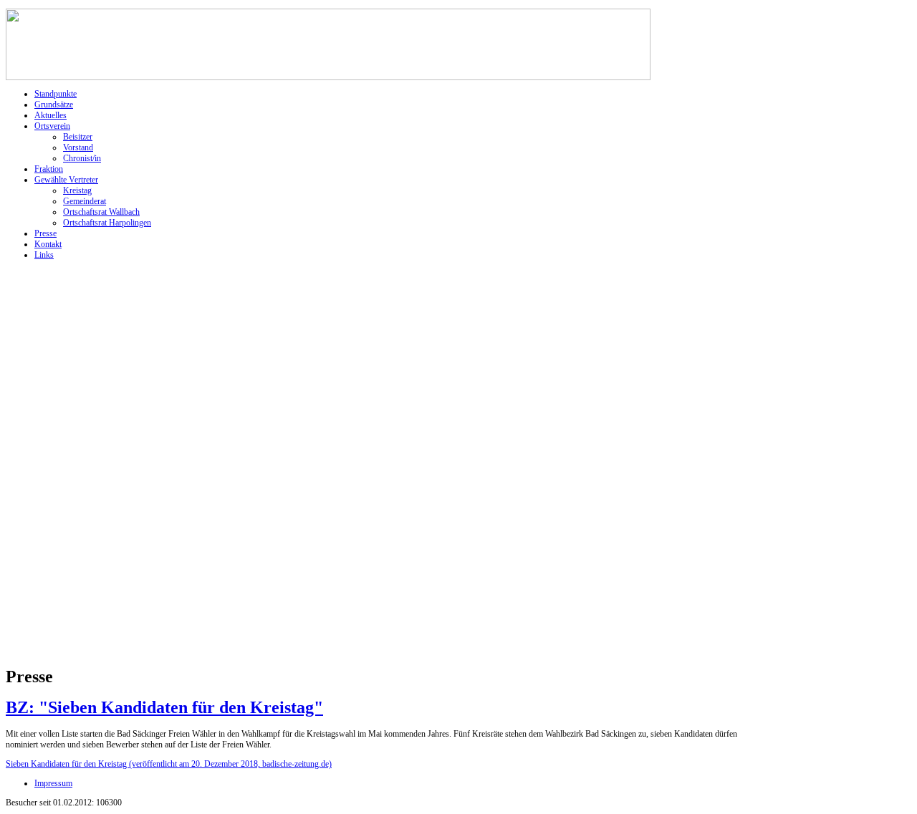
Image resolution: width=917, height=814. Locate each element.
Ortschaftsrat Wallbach (101, 212)
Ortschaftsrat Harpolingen (107, 223)
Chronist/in (82, 158)
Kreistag (77, 190)
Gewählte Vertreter (66, 180)
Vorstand (78, 147)
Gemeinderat (84, 201)
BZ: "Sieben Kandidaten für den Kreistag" (164, 707)
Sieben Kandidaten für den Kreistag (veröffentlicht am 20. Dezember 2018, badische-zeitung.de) (169, 764)
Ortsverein (52, 126)
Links (44, 255)
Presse (45, 233)
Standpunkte (55, 94)
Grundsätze (53, 105)
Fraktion (48, 169)
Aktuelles (50, 115)
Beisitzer (77, 137)
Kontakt (48, 244)
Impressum (53, 783)
